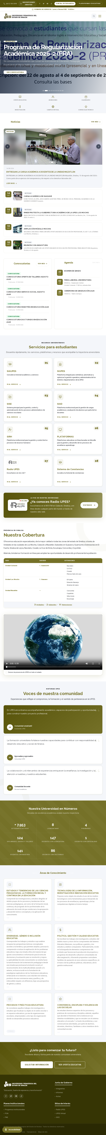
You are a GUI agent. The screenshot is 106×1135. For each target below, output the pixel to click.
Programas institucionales (15, 1109)
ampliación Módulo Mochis (37, 229)
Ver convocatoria (15, 71)
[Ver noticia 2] (51, 162)
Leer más (10, 183)
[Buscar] (94, 16)
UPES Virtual (61, 1113)
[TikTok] (51, 3)
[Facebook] (39, 3)
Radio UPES (60, 1109)
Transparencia (31, 1132)
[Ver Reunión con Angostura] (17, 245)
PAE (6, 1117)
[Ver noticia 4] (56, 162)
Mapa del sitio (42, 1132)
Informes (59, 1092)
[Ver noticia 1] (49, 162)
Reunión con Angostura (36, 245)
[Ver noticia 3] (53, 162)
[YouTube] (47, 3)
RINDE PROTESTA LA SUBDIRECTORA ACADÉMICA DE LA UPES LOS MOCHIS (56, 213)
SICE (58, 1117)
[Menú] (99, 16)
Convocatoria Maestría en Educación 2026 (27, 307)
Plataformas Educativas (90, 3)
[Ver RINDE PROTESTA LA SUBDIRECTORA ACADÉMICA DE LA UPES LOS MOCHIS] (17, 212)
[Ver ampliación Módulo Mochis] (17, 228)
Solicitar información (37, 1065)
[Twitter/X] (43, 3)
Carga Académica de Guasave (38, 196)
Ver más (94, 122)
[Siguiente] (101, 57)
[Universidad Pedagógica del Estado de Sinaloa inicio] (21, 16)
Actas (58, 1096)
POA (6, 1113)
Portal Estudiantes (65, 3)
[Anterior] (5, 57)
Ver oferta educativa (70, 1065)
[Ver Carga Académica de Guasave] (17, 195)
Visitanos (87, 505)
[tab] (43, 90)
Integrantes (60, 1089)
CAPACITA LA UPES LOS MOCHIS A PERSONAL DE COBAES (32, 172)
